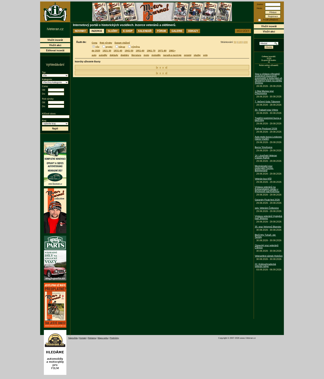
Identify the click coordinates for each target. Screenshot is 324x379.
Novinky (80, 31)
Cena (94, 43)
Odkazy (193, 31)
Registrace (273, 16)
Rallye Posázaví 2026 (266, 129)
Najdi (55, 128)
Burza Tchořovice (263, 147)
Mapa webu (103, 338)
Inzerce (97, 31)
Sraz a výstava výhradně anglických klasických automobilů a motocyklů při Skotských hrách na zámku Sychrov (268, 78)
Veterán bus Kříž (263, 179)
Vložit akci (269, 31)
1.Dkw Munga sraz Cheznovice (264, 92)
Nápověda (73, 338)
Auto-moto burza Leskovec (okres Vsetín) (268, 138)
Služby (113, 31)
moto (146, 55)
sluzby (197, 55)
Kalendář (145, 31)
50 (235, 42)
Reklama (92, 338)
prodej (109, 47)
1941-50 (129, 51)
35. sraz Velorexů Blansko (268, 227)
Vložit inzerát (269, 26)
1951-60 (140, 51)
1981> (172, 51)
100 (240, 42)
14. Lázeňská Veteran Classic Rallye (266, 156)
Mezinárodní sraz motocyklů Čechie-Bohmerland (264, 168)
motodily (156, 55)
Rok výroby (106, 43)
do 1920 (96, 51)
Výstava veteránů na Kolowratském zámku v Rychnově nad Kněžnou (267, 189)
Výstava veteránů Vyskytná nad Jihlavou (268, 217)
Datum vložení (122, 43)
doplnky (125, 55)
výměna (135, 47)
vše (97, 47)
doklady (114, 55)
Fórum (161, 31)
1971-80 (162, 51)
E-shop (128, 31)
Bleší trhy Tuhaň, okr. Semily (265, 236)
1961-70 (151, 51)
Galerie (177, 31)
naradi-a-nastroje (172, 55)
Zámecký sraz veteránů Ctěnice (266, 246)
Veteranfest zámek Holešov (269, 256)
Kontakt (82, 338)
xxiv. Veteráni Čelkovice (267, 208)
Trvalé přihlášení (270, 20)
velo (205, 55)
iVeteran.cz (55, 29)
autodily (103, 55)
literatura (136, 55)
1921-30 (107, 51)
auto (94, 55)
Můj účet (243, 31)
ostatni (187, 55)
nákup (121, 47)
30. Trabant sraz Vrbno (266, 110)
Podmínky (114, 338)
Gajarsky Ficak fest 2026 (267, 200)
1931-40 (118, 51)
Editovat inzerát (55, 50)
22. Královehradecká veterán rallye (265, 265)
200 (246, 42)
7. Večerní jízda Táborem (267, 102)
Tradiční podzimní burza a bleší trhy (268, 119)
